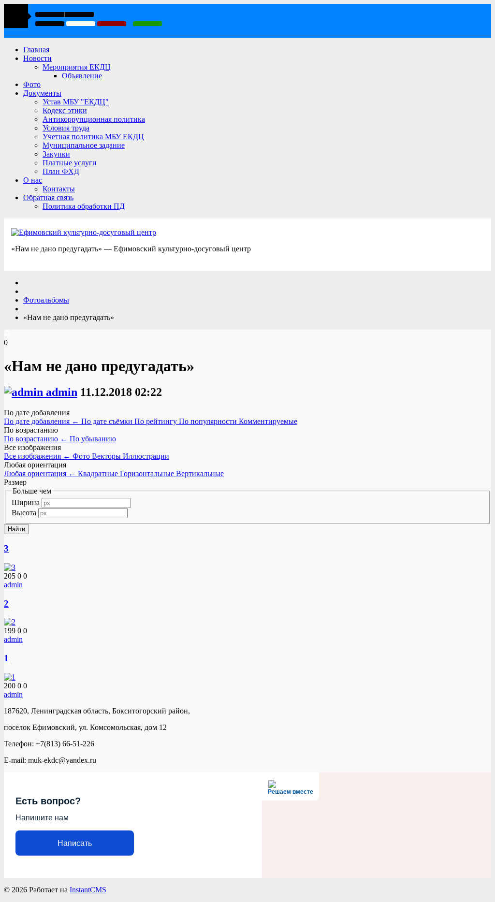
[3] (9, 567)
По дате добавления (41, 421)
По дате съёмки (107, 421)
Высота (24, 513)
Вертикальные (200, 473)
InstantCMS (88, 890)
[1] (9, 677)
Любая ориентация (40, 473)
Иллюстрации (146, 456)
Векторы (107, 456)
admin (61, 392)
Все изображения (37, 456)
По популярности (209, 421)
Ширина (26, 502)
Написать (75, 843)
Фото (82, 456)
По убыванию (93, 439)
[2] (9, 622)
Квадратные (99, 473)
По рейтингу (156, 421)
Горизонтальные (148, 473)
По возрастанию (36, 439)
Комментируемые (268, 421)
